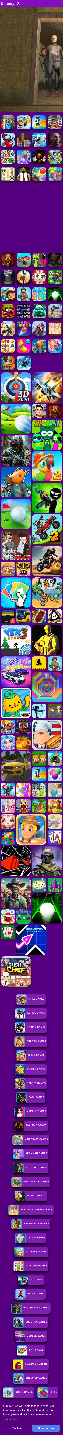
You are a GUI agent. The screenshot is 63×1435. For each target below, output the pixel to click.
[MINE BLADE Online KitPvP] (55, 162)
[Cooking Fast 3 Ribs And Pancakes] (55, 128)
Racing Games (36, 1027)
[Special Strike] (8, 334)
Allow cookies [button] (45, 1428)
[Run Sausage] (8, 145)
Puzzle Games (36, 1069)
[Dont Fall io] (39, 128)
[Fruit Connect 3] (8, 351)
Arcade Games (36, 1041)
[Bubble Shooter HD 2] (24, 334)
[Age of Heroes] (8, 368)
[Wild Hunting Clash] (24, 282)
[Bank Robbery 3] (39, 351)
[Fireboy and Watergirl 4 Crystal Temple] (8, 128)
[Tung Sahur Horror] (8, 265)
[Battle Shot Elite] (24, 300)
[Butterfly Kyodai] (24, 317)
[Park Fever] (55, 180)
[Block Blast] (39, 300)
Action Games (36, 1013)
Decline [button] (17, 1428)
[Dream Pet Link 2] (55, 334)
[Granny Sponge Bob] (24, 180)
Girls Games (36, 1055)
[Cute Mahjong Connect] (8, 180)
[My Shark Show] (39, 145)
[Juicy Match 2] (24, 351)
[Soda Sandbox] (55, 351)
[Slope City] (55, 300)
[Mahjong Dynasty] (39, 282)
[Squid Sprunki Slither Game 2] (39, 265)
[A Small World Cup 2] (55, 282)
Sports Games (36, 1083)
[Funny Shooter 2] (8, 162)
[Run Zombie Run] (55, 145)
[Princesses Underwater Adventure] (24, 162)
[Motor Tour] (39, 334)
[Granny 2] (55, 265)
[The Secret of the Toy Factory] (39, 162)
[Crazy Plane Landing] (24, 368)
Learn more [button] (11, 1419)
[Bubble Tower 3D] (8, 282)
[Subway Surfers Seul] (8, 300)
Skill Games (36, 999)
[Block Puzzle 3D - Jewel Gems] (24, 145)
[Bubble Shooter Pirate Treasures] (39, 180)
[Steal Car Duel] (24, 265)
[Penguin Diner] (24, 128)
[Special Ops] (55, 317)
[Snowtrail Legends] (39, 317)
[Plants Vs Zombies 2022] (8, 317)
